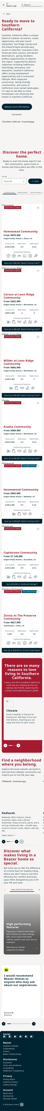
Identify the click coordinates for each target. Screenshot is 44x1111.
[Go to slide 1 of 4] (10, 745)
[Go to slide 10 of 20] (19, 1023)
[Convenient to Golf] (30, 577)
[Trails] (35, 643)
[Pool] (24, 255)
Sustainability (9, 1049)
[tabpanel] (22, 426)
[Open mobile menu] (3, 5)
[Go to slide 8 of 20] (17, 1023)
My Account (8, 1093)
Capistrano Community (20, 552)
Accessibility (8, 1068)
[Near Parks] (8, 322)
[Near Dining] (19, 322)
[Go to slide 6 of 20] (15, 1023)
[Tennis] (35, 255)
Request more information (17, 107)
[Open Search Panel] (22, 5)
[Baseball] (8, 255)
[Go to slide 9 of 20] (18, 1023)
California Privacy (10, 1082)
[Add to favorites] (38, 208)
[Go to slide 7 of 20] (16, 1023)
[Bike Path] (19, 255)
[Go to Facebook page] (4, 1037)
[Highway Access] (35, 322)
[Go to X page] (21, 1037)
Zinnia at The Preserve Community (20, 617)
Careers (6, 1051)
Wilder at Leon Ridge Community (19, 362)
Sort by (4, 176)
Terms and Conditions (12, 1065)
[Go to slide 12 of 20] (21, 1023)
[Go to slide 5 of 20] (14, 1023)
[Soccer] (30, 255)
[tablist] (22, 192)
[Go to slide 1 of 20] (9, 1023)
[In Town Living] (30, 322)
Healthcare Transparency (13, 1071)
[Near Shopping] (14, 322)
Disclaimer (17, 114)
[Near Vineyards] (24, 322)
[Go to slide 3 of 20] (12, 1023)
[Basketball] (14, 255)
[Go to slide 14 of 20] (23, 1023)
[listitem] (21, 991)
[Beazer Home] (11, 5)
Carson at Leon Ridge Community (19, 295)
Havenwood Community (21, 489)
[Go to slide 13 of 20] (22, 1023)
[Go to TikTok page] (15, 1037)
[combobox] (14, 181)
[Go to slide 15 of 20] (24, 1023)
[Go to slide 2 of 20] (11, 1023)
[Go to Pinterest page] (31, 1037)
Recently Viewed (10, 1099)
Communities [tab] (9, 192)
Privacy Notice (9, 1079)
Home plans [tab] (23, 192)
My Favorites (8, 1096)
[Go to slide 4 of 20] (13, 1023)
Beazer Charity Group (12, 1054)
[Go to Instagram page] (10, 1037)
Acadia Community (17, 426)
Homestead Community (21, 231)
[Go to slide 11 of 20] (20, 1023)
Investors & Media (10, 1046)
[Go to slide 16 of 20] (25, 1023)
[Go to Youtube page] (26, 1037)
